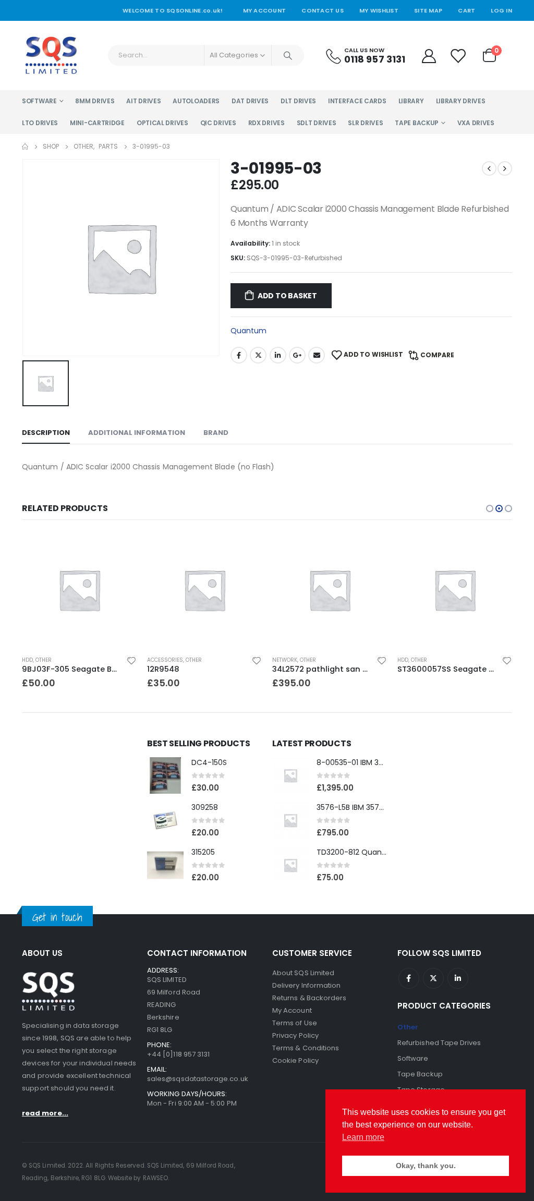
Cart (466, 10)
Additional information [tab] (136, 433)
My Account (264, 10)
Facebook (238, 355)
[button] (489, 508)
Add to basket (287, 295)
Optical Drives (162, 122)
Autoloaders (196, 100)
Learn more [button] (363, 1137)
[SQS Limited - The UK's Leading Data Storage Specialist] (51, 55)
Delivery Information (306, 985)
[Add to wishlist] (131, 660)
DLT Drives (298, 100)
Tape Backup (417, 122)
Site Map (428, 10)
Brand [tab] (215, 433)
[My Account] (428, 55)
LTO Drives (40, 122)
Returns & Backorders (309, 998)
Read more (495, 549)
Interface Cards (357, 100)
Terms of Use (294, 1023)
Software (39, 100)
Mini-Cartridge (97, 122)
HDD (27, 660)
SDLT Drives (316, 122)
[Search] (288, 55)
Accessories (165, 660)
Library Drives (461, 100)
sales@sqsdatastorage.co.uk (197, 1079)
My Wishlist (378, 10)
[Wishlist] (458, 55)
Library (411, 100)
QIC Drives (218, 122)
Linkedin (457, 978)
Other (43, 660)
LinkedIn (278, 355)
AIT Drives (143, 100)
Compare (437, 354)
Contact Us (322, 10)
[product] (79, 589)
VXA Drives (475, 122)
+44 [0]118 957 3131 (178, 1054)
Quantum (248, 330)
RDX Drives (266, 122)
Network (284, 660)
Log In (501, 10)
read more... (45, 1113)
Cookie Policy (295, 1060)
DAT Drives (250, 100)
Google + (297, 355)
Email (316, 355)
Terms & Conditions (305, 1048)
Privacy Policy (295, 1035)
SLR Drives (365, 122)
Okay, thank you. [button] (426, 1165)
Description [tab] (46, 433)
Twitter (258, 355)
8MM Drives (94, 100)
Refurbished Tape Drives (439, 1043)
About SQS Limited (303, 973)
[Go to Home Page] (25, 146)
